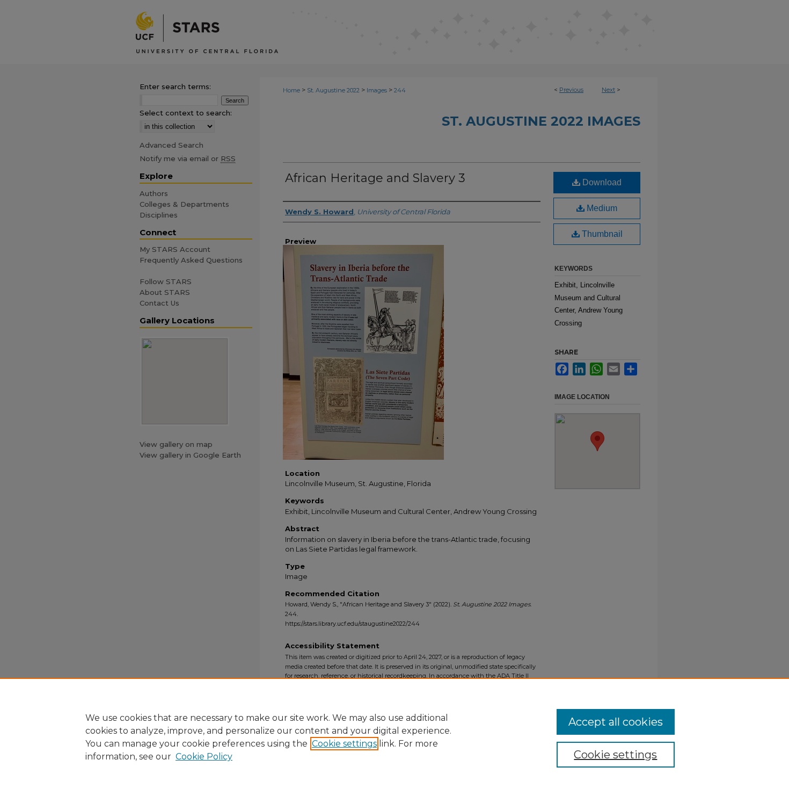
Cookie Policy (204, 756)
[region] (394, 737)
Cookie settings (344, 744)
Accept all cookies (615, 721)
